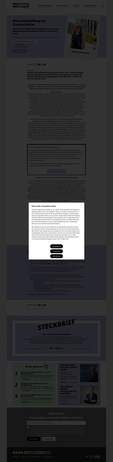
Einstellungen (56, 251)
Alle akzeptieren (56, 246)
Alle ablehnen (56, 256)
